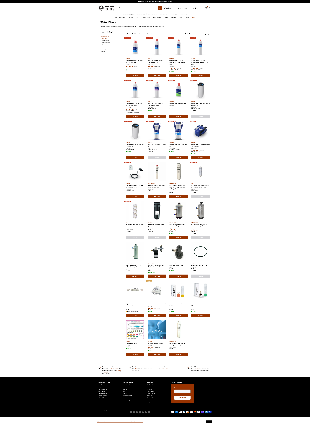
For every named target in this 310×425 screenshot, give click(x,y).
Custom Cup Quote (141, 14)
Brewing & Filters (145, 17)
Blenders (104, 49)
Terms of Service (102, 400)
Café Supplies (104, 36)
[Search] (160, 8)
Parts (136, 17)
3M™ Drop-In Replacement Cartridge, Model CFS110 (135, 225)
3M (192, 183)
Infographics (149, 389)
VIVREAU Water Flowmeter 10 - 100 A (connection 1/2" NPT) (134, 186)
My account (167, 8)
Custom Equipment (151, 393)
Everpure (150, 222)
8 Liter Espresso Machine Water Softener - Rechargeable (177, 225)
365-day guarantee (115, 368)
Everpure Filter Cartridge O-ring (199, 265)
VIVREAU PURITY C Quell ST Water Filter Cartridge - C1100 (134, 104)
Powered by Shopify (102, 410)
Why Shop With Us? (102, 389)
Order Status (175, 14)
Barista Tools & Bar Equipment (160, 17)
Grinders (130, 17)
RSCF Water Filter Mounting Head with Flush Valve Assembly (156, 266)
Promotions (149, 402)
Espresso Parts (172, 222)
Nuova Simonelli (151, 183)
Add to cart (135, 75)
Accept (209, 421)
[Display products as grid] (205, 34)
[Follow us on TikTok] (146, 412)
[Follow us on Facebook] (131, 412)
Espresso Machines (120, 17)
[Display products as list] (208, 34)
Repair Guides (150, 387)
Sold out (201, 116)
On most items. (165, 368)
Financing (125, 393)
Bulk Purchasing (126, 400)
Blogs (99, 387)
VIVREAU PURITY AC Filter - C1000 (177, 103)
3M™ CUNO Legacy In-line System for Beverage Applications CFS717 (200, 186)
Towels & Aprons (105, 40)
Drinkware (173, 17)
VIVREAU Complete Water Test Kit (156, 343)
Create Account (126, 384)
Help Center (125, 387)
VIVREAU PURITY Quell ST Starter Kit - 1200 (178, 145)
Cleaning (181, 17)
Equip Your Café (150, 391)
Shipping (125, 389)
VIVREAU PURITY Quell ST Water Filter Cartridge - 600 (200, 104)
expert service (197, 368)
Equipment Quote (151, 397)
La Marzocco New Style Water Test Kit (157, 304)
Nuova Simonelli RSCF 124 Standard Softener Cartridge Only (156, 186)
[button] (135, 67)
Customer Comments (127, 395)
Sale (193, 17)
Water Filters (104, 38)
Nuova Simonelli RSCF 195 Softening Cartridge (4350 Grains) (178, 344)
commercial (118, 370)
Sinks (103, 44)
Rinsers (103, 47)
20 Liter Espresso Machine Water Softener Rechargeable (134, 266)
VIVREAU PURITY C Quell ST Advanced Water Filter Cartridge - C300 (177, 62)
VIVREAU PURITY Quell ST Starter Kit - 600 (157, 145)
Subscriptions (101, 391)
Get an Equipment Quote (128, 14)
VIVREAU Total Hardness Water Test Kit (200, 305)
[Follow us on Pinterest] (140, 412)
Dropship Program (102, 395)
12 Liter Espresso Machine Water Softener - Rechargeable (199, 225)
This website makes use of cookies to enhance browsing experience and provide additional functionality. (120, 421)
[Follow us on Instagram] (137, 412)
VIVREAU (128, 58)
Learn (187, 17)
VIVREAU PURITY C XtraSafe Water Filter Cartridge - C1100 (156, 104)
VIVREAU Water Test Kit (131, 343)
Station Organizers (106, 42)
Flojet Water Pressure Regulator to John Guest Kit (134, 305)
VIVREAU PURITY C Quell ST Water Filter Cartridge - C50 (134, 61)
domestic (106, 371)
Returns (124, 391)
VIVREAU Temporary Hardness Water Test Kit (178, 305)
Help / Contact (184, 14)
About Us (100, 384)
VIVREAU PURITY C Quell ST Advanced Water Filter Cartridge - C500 (199, 62)
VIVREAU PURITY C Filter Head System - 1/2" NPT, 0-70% (200, 145)
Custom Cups (150, 395)
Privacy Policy (101, 397)
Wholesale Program (152, 14)
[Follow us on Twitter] (134, 412)
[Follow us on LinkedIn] (149, 412)
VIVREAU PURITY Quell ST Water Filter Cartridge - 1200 (135, 145)
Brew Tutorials (150, 384)
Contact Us (125, 397)
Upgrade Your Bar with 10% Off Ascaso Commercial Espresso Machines (155, 1)
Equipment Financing (164, 14)
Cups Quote (149, 400)
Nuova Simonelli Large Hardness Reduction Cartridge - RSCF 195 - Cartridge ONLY (177, 187)
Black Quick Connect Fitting (176, 265)
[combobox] (138, 8)
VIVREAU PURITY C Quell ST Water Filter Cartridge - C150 (156, 61)
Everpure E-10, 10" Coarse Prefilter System (156, 225)
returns (136, 368)
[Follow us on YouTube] (143, 412)
